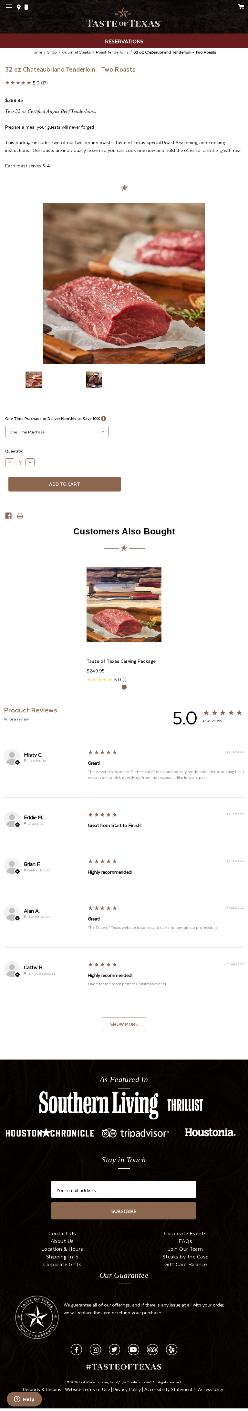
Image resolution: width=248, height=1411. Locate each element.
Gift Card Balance (185, 1263)
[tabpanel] (124, 619)
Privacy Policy (127, 1389)
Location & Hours (62, 1248)
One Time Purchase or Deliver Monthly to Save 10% (53, 418)
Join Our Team (185, 1248)
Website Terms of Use (87, 1389)
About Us (62, 1240)
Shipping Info (62, 1255)
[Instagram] (95, 1348)
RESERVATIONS (124, 40)
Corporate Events (185, 1232)
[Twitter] (114, 1348)
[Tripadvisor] (152, 1348)
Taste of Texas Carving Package (121, 661)
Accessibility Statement (168, 1389)
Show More (124, 1024)
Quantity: (14, 451)
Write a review (16, 718)
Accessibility (210, 1389)
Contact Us (62, 1232)
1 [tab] (124, 687)
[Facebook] (76, 1348)
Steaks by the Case (185, 1255)
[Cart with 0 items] (241, 6)
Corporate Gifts (62, 1263)
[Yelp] (172, 1348)
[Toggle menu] (17, 17)
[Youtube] (133, 1348)
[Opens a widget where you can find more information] (24, 1400)
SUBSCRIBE (123, 1210)
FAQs (185, 1240)
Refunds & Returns (42, 1389)
